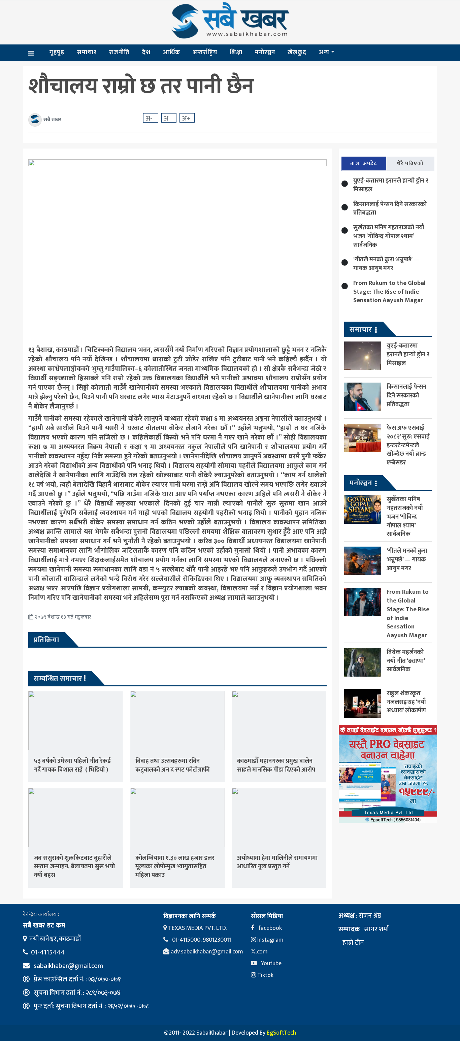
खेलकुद (297, 52)
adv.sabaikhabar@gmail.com (206, 952)
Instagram (270, 940)
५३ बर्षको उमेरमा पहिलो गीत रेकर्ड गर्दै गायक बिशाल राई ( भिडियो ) (72, 765)
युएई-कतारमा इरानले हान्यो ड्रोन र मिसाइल (390, 185)
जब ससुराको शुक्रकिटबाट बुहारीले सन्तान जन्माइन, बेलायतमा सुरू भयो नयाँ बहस (74, 867)
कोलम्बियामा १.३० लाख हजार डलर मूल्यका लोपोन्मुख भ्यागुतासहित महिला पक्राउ (175, 867)
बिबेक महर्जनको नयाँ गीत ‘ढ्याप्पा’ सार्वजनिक (406, 661)
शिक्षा (236, 52)
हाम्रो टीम (352, 942)
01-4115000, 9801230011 (201, 940)
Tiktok (264, 975)
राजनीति (119, 52)
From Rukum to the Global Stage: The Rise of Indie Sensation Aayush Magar (389, 292)
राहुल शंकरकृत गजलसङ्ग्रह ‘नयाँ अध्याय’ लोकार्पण (406, 702)
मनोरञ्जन (265, 52)
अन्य (324, 52)
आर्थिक (171, 52)
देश (146, 52)
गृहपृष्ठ (57, 52)
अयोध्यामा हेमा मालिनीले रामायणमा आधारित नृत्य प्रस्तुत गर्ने (277, 862)
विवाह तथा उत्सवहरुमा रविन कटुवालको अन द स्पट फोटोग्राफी (172, 765)
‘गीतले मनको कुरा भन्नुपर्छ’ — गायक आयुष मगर (386, 263)
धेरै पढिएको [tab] (410, 163)
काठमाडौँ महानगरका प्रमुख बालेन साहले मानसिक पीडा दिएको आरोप (276, 765)
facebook (269, 928)
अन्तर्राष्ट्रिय (205, 52)
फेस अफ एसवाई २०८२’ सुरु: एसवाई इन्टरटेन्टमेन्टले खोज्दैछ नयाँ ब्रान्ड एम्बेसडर (408, 445)
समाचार (87, 52)
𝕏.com (259, 952)
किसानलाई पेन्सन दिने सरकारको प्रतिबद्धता (390, 208)
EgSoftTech (281, 1033)
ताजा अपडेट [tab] (363, 163)
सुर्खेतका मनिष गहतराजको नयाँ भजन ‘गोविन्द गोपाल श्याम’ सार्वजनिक (388, 236)
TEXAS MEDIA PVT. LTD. (197, 928)
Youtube (271, 963)
